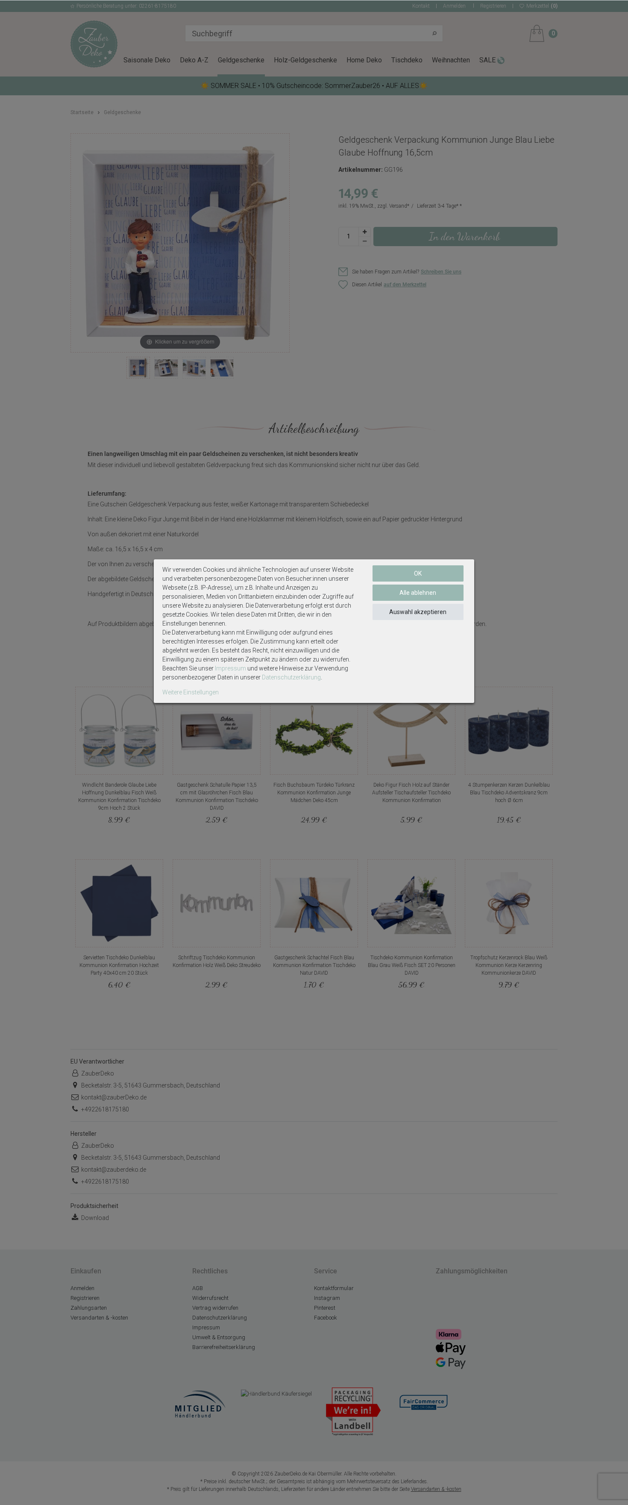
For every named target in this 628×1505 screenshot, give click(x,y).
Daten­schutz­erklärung (291, 677)
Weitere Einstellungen (190, 692)
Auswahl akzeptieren (417, 611)
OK (418, 573)
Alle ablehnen (417, 592)
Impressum (230, 668)
